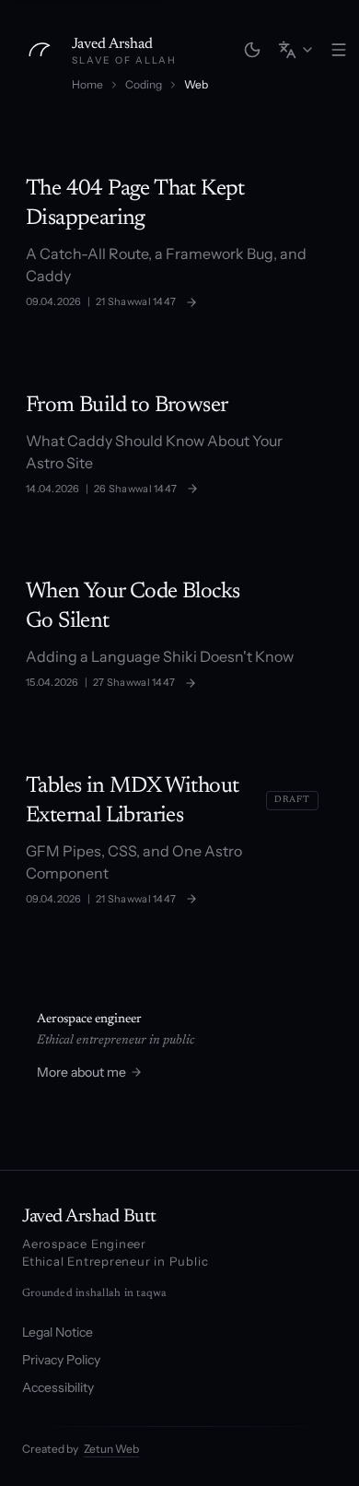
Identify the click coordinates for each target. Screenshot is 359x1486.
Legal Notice (57, 1332)
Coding (143, 84)
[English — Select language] (296, 50)
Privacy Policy (61, 1359)
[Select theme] (252, 50)
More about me (81, 1072)
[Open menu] (339, 50)
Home (87, 84)
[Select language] (296, 50)
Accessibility (58, 1387)
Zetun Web (111, 1449)
